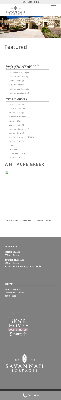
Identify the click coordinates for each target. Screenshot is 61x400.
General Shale (15, 125)
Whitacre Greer (15, 157)
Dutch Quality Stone (17, 116)
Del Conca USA (15, 112)
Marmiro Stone (15, 133)
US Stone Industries (17, 153)
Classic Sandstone (17, 76)
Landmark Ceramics (17, 129)
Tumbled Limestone (17, 93)
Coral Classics (15, 104)
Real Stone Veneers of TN (20, 137)
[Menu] (52, 5)
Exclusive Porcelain (17, 72)
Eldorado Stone (16, 121)
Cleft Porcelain (15, 80)
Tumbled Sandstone (18, 89)
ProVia (12, 145)
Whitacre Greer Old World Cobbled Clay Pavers (28, 220)
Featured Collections (18, 67)
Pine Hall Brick (15, 141)
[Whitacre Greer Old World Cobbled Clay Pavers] (28, 194)
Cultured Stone (15, 108)
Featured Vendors (16, 99)
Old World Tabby (16, 84)
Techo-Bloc (13, 149)
